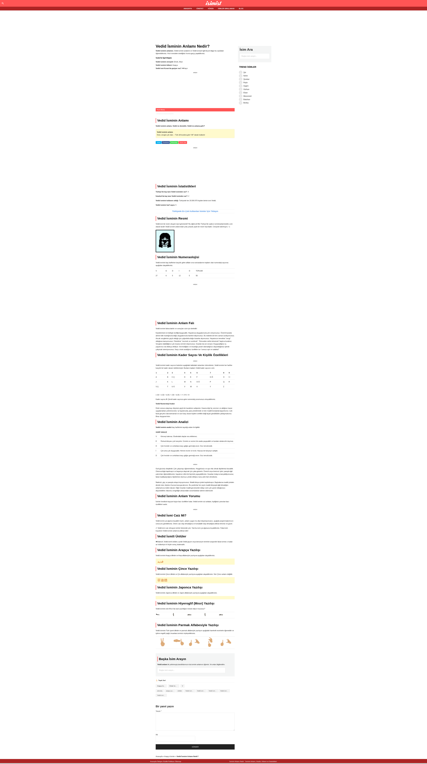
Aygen (246, 86)
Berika (246, 103)
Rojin (245, 83)
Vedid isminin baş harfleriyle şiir (213, 691)
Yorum (159, 711)
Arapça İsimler (162, 686)
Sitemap (178, 761)
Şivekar (246, 79)
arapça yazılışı (171, 691)
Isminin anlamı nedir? (213, 3)
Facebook (166, 142)
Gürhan (246, 89)
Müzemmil (247, 96)
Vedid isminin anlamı (202, 691)
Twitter (159, 142)
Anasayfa (159, 756)
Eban (245, 93)
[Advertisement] (213, 27)
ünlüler (180, 691)
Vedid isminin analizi (190, 691)
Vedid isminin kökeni (225, 691)
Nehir (245, 76)
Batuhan (246, 99)
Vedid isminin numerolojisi (162, 695)
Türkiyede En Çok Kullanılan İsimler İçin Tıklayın (195, 211)
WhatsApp (174, 142)
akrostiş (159, 691)
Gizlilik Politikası (168, 761)
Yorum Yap (182, 142)
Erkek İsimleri (174, 686)
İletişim (160, 761)
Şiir (244, 72)
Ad (157, 735)
